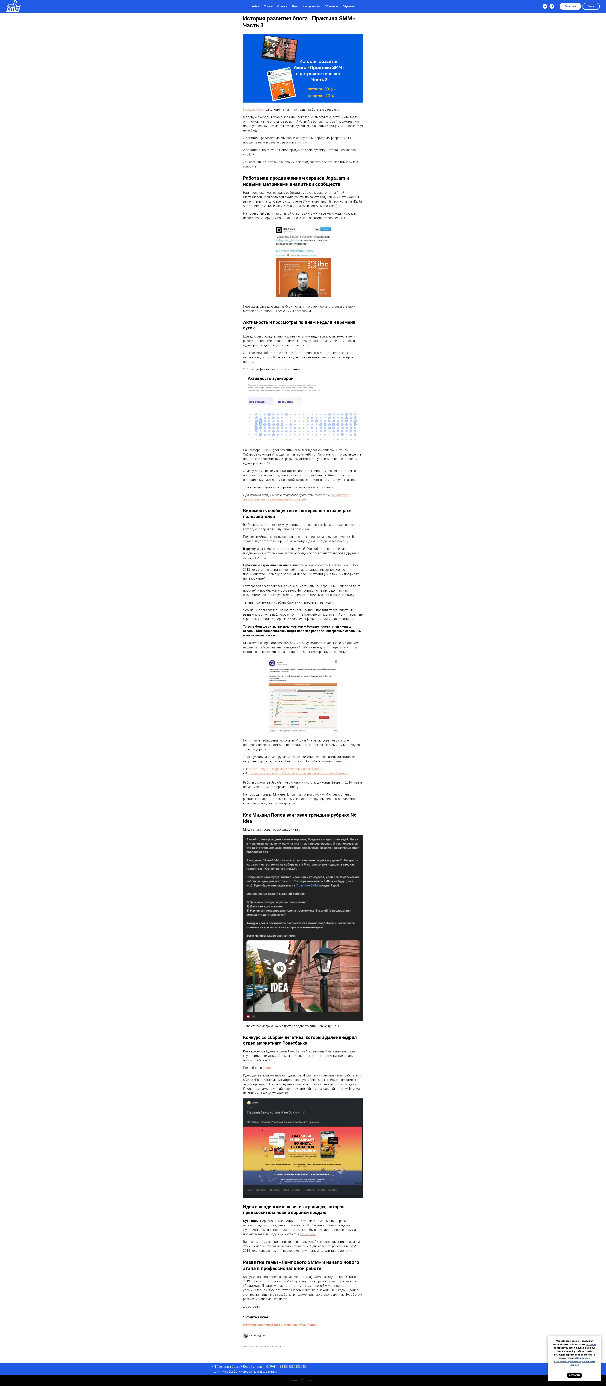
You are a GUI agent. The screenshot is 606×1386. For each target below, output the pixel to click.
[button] (570, 6)
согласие (591, 1344)
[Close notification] (598, 1338)
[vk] (545, 6)
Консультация (311, 6)
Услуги (268, 6)
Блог (295, 6)
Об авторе (331, 6)
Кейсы (256, 6)
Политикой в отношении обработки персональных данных (574, 1361)
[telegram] (552, 6)
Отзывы (282, 6)
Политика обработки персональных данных (244, 1371)
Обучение (348, 6)
